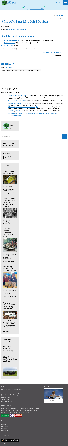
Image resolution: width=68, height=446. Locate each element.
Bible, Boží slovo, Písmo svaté (16, 70)
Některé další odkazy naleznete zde (27, 412)
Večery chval (5, 412)
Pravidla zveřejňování (7, 432)
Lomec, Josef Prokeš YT (13, 410)
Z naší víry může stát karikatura (9, 172)
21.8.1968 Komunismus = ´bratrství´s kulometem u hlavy (8, 232)
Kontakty (3, 424)
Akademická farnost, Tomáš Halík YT (29, 410)
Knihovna (60, 15)
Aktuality (6, 166)
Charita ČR (4, 408)
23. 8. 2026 (5, 146)
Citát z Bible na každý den (37, 9)
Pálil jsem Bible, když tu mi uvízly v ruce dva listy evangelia (23, 107)
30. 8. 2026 (11, 146)
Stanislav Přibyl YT (30, 408)
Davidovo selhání (9, 43)
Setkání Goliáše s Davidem (12, 40)
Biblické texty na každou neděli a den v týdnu (45, 113)
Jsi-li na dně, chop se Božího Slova (16, 100)
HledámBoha (13, 412)
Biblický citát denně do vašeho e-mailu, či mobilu (20, 113)
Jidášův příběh (8, 45)
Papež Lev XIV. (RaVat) (18, 408)
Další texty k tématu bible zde (15, 115)
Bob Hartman (60, 18)
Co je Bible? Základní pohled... (15, 110)
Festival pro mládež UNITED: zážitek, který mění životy (9, 306)
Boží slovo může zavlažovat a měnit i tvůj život (19, 95)
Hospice (10, 408)
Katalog (3, 434)
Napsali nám (4, 428)
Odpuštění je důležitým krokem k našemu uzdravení (10, 360)
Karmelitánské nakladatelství (16, 29)
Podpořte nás (5, 430)
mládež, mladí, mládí (33, 70)
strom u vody (12, 127)
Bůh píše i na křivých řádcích (50, 52)
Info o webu (4, 426)
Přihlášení (7, 154)
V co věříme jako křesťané (8, 436)
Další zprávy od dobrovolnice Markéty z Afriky (9, 269)
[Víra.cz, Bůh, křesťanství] (8, 2)
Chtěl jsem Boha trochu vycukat (16, 103)
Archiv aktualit (6, 331)
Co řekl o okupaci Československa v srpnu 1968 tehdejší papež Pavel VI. (9, 202)
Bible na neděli (8, 143)
